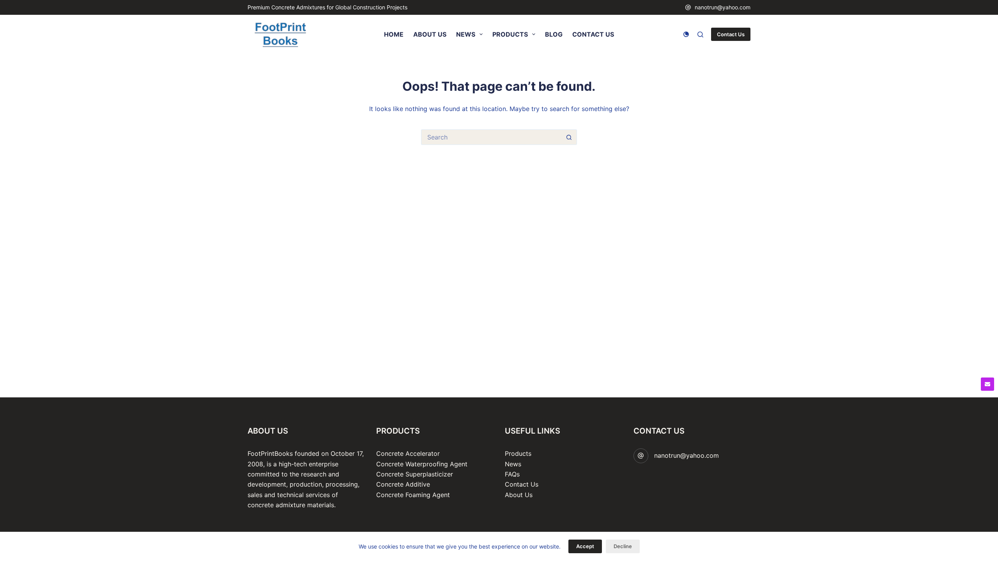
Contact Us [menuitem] (593, 34)
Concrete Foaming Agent (413, 495)
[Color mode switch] (686, 34)
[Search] (700, 34)
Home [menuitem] (393, 34)
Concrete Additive (403, 484)
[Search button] (569, 137)
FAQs (512, 474)
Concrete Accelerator (408, 453)
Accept (585, 546)
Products (518, 453)
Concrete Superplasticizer (414, 474)
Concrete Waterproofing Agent (421, 464)
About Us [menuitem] (429, 34)
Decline (623, 546)
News (513, 464)
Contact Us (731, 34)
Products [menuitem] (510, 34)
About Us (519, 495)
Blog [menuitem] (554, 34)
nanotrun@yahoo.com (722, 7)
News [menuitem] (465, 34)
